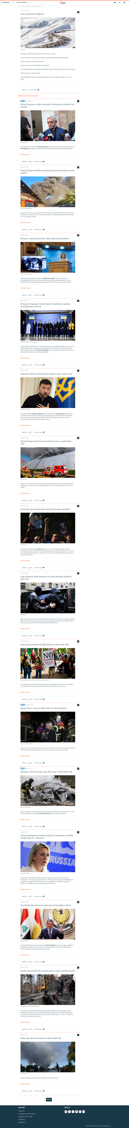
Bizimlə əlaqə (22, 1119)
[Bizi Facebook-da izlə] (124, 2)
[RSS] (80, 1111)
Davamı (49, 1099)
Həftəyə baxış (22, 1122)
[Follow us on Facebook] (65, 1111)
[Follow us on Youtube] (76, 1111)
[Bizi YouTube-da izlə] (115, 2)
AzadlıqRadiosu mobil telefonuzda (27, 1114)
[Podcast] (83, 1111)
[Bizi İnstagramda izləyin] (119, 2)
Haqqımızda (22, 1111)
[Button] (24, 90)
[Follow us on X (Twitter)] (73, 1111)
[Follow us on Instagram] (69, 1111)
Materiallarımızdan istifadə (25, 1116)
